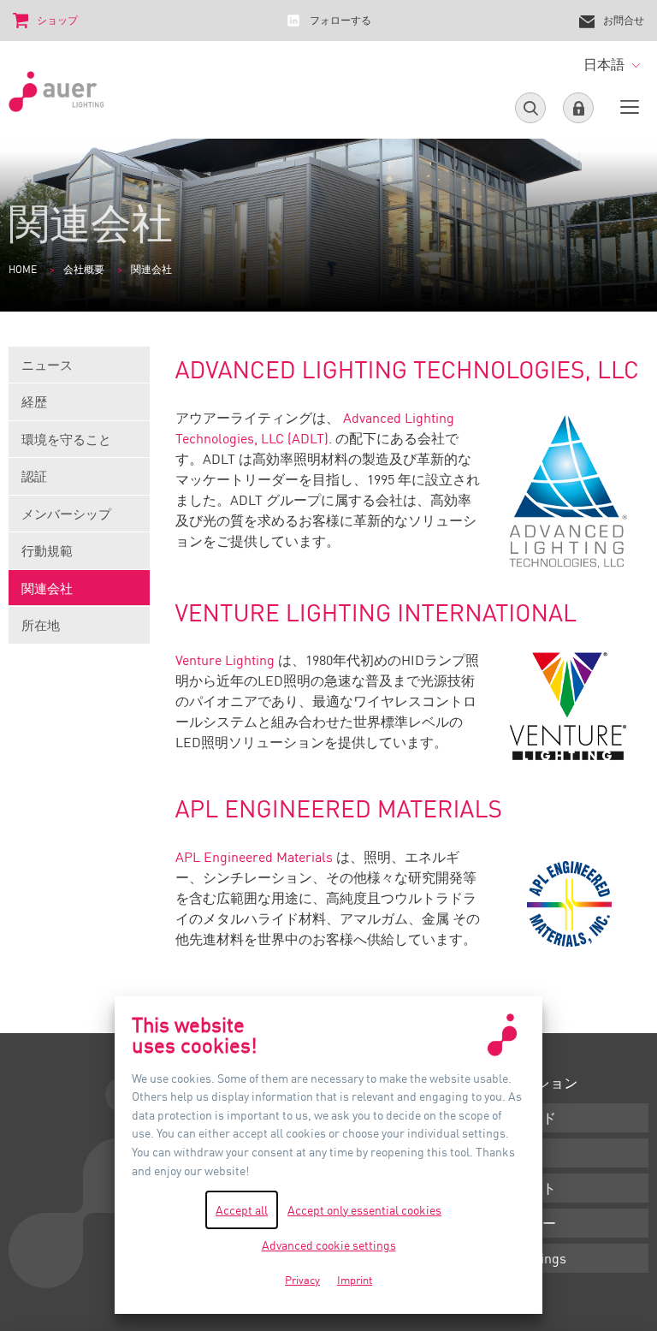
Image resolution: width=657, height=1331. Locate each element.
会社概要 (83, 269)
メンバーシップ (66, 513)
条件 (487, 1153)
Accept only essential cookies (364, 1210)
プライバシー (515, 1223)
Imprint (354, 1279)
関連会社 (47, 588)
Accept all (242, 1210)
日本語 (605, 64)
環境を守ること (66, 439)
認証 (34, 476)
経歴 (34, 401)
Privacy (302, 1279)
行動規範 (47, 550)
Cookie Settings (520, 1258)
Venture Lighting (225, 659)
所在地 (40, 625)
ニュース (47, 364)
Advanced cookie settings (329, 1245)
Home (23, 269)
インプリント (515, 1188)
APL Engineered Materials (254, 856)
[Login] (578, 107)
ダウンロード (515, 1117)
